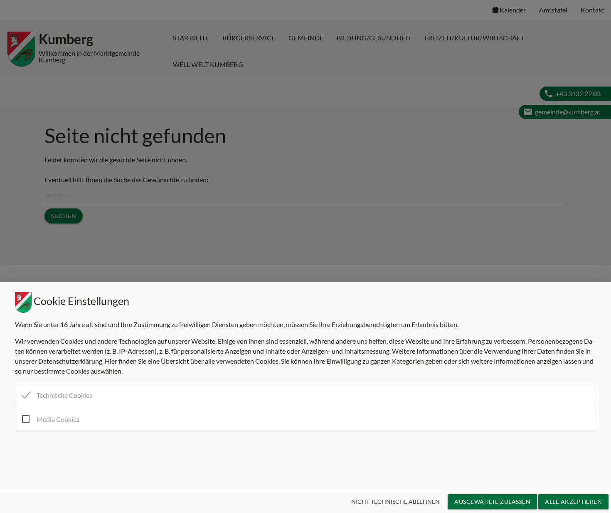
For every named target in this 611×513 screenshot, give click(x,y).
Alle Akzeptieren (573, 501)
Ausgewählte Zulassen (492, 501)
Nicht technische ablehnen (395, 501)
